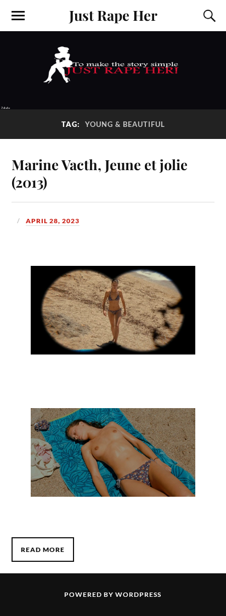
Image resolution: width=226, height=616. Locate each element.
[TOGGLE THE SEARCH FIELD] (207, 16)
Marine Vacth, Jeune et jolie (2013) (100, 173)
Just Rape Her (113, 14)
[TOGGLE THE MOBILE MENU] (18, 16)
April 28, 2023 (53, 221)
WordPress (138, 594)
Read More (43, 549)
